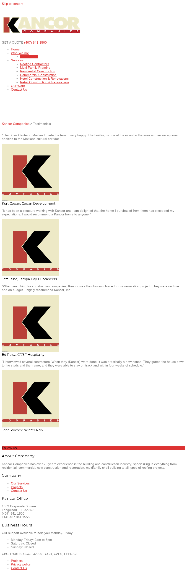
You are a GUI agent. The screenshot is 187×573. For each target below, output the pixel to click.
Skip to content (12, 3)
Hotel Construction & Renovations (44, 78)
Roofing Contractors (34, 64)
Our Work (18, 86)
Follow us (9, 448)
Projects (17, 487)
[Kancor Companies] (42, 39)
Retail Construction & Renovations (44, 82)
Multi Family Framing (35, 67)
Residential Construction (37, 71)
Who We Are (20, 53)
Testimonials (29, 56)
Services (17, 60)
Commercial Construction (38, 75)
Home (15, 49)
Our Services (20, 483)
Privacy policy (21, 564)
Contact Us (19, 89)
